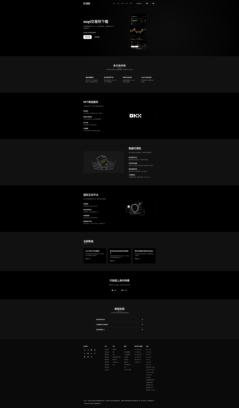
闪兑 (113, 352)
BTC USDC (148, 349)
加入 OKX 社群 (127, 369)
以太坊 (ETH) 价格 (150, 369)
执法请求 (107, 367)
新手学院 (114, 359)
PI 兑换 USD (137, 362)
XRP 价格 (148, 377)
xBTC (113, 364)
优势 (122, 3)
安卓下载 (97, 37)
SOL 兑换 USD (137, 357)
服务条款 (107, 357)
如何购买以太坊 (149, 385)
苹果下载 (87, 37)
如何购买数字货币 (150, 379)
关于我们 (107, 349)
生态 (114, 3)
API (125, 349)
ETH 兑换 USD (137, 352)
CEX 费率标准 (127, 354)
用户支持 (126, 359)
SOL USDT (148, 362)
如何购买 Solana (150, 387)
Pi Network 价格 (150, 372)
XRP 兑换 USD (137, 359)
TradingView (115, 362)
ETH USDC (148, 352)
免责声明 (107, 362)
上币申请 (126, 357)
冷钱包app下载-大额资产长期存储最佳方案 (92, 403)
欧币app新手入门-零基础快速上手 (147, 400)
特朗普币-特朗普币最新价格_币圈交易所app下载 (130, 400)
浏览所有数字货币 (116, 357)
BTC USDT (148, 354)
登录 (147, 3)
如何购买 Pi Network (151, 390)
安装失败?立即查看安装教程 (89, 32)
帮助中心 (126, 362)
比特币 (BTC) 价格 (150, 367)
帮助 (131, 3)
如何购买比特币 (149, 382)
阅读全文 (87, 258)
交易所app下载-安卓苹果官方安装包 (113, 400)
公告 (125, 367)
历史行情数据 (127, 352)
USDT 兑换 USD (138, 354)
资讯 (127, 3)
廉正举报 (107, 364)
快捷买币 (114, 349)
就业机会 (107, 352)
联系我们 (107, 354)
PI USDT (148, 359)
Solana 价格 (149, 374)
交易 (113, 354)
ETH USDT (148, 357)
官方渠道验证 (127, 364)
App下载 (107, 369)
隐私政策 (107, 359)
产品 (118, 3)
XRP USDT (148, 364)
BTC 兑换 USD (137, 349)
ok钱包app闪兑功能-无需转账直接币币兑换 (96, 400)
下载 (153, 3)
